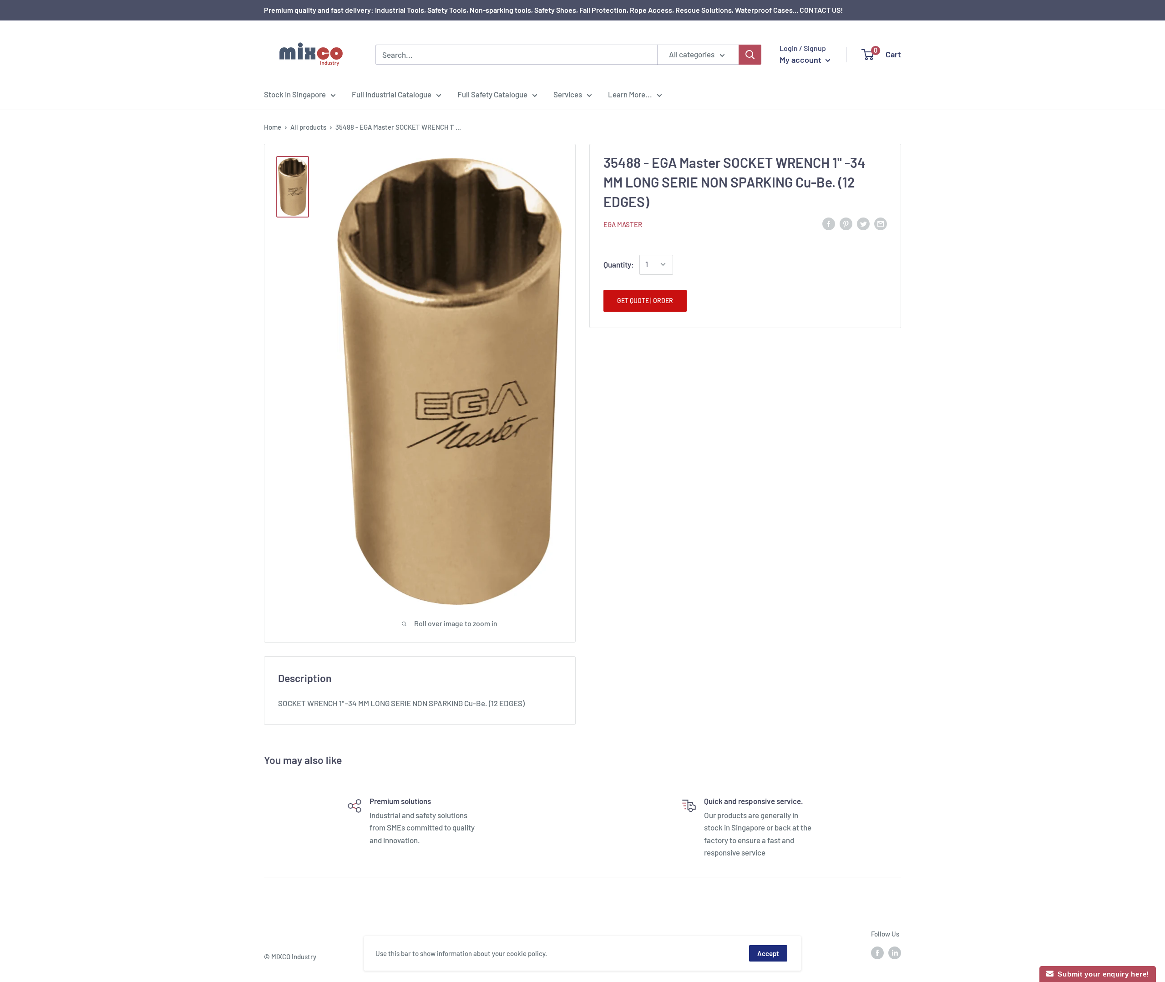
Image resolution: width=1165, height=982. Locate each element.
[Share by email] (880, 223)
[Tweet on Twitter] (863, 223)
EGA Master (622, 224)
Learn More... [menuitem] (630, 94)
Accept (768, 953)
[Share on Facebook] (828, 223)
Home (272, 127)
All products (308, 127)
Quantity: (618, 264)
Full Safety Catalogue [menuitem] (492, 94)
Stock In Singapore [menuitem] (295, 94)
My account (801, 60)
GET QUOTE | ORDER (645, 300)
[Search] (750, 55)
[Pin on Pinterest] (846, 223)
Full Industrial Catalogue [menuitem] (391, 94)
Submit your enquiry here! (1101, 974)
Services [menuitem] (567, 94)
